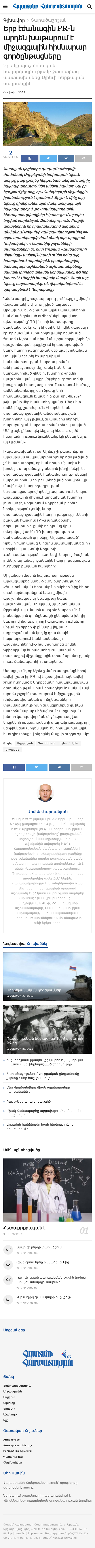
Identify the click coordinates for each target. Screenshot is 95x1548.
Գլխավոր (14, 20)
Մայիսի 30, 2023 (21, 995)
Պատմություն (13, 1456)
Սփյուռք (9, 1403)
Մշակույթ (10, 1414)
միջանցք (12, 749)
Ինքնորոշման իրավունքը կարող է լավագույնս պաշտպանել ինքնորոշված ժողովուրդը (44, 1062)
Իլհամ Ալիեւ (70, 743)
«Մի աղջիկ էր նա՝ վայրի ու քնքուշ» (44, 1297)
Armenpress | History (17, 1445)
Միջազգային (12, 1391)
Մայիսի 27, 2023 (21, 1048)
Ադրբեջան (25, 743)
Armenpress (11, 1439)
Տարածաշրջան (49, 20)
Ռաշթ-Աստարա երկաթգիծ (28, 1102)
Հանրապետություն (17, 1385)
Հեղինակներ (12, 1462)
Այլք (5, 1420)
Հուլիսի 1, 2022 (14, 92)
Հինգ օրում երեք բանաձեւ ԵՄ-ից (43, 1262)
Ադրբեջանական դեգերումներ (34, 990)
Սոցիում (9, 1397)
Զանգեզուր (46, 743)
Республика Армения (17, 1451)
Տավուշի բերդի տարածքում (39, 1247)
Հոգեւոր (9, 1408)
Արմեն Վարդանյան (47, 811)
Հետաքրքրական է (24, 1227)
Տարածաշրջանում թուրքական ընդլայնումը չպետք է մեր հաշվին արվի (42, 1076)
